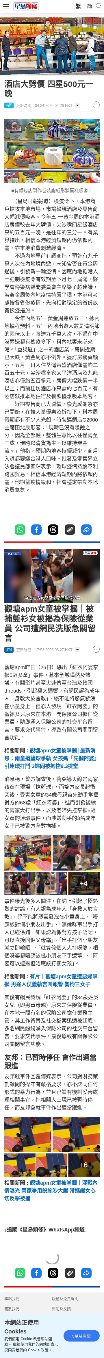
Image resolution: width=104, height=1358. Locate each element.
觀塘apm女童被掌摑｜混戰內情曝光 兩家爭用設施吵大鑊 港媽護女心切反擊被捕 (51, 1190)
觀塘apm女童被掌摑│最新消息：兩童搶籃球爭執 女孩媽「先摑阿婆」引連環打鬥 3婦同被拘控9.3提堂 (51, 758)
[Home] (26, 6)
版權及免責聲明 (65, 1298)
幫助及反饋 (61, 1309)
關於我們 (11, 1309)
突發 (8, 650)
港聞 (8, 105)
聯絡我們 (11, 1298)
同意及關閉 (80, 1335)
